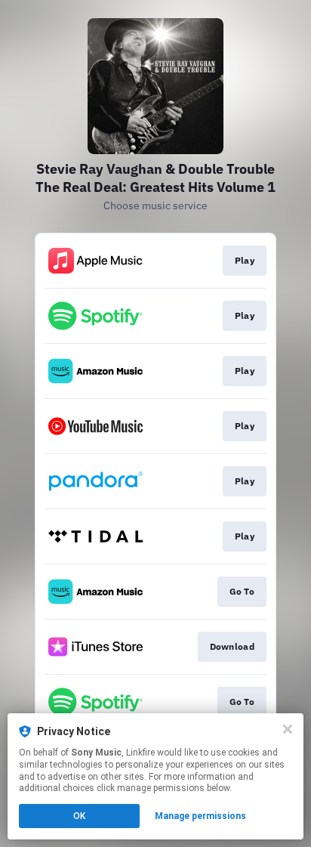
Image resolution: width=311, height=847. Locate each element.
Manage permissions (200, 816)
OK (79, 816)
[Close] (288, 729)
